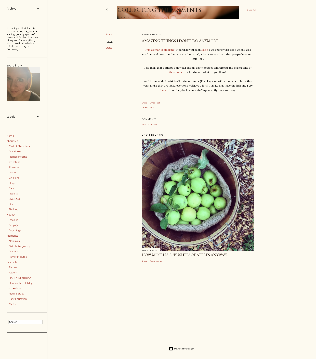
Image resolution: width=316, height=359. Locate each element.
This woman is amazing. (160, 49)
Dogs (12, 183)
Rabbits (13, 193)
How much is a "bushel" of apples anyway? (184, 254)
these (163, 90)
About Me (12, 141)
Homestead (13, 162)
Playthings (15, 230)
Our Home (15, 151)
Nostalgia (14, 241)
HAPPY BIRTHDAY (20, 277)
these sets (176, 72)
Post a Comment (151, 124)
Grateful (13, 251)
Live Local (14, 198)
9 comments (156, 261)
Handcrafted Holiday (20, 283)
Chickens (14, 177)
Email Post (155, 103)
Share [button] (108, 34)
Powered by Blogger (184, 348)
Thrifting (13, 209)
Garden (13, 172)
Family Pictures (18, 256)
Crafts (108, 47)
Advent (13, 272)
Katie (204, 49)
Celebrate (12, 262)
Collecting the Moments (159, 10)
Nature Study (16, 293)
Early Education (18, 298)
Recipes (13, 219)
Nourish (11, 214)
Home (10, 135)
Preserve (14, 167)
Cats (11, 188)
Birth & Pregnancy (19, 246)
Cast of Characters (19, 146)
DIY (11, 204)
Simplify (13, 225)
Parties (13, 267)
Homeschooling (18, 156)
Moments (12, 235)
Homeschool (14, 288)
